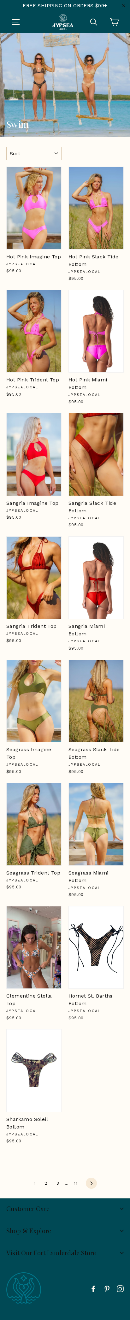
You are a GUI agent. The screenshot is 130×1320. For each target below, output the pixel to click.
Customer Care (28, 1208)
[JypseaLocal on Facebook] (93, 1288)
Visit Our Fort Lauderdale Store (51, 1252)
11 (75, 1183)
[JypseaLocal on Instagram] (120, 1288)
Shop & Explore (28, 1230)
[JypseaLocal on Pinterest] (106, 1288)
